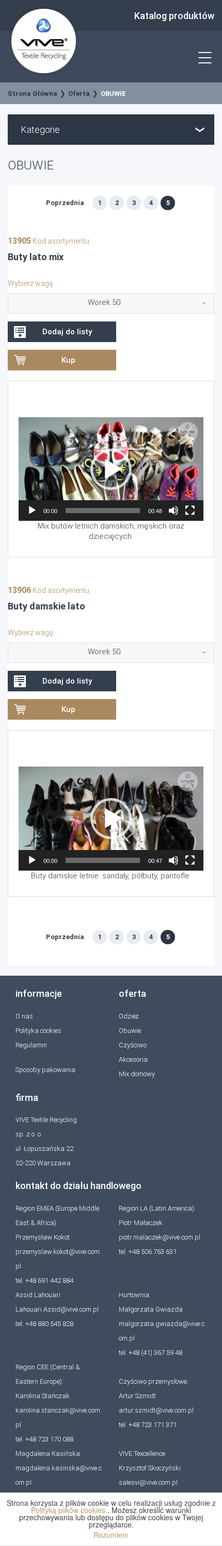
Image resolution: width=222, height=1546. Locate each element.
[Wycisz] (173, 510)
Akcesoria (133, 1059)
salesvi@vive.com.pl (148, 1482)
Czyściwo (133, 1045)
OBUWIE (113, 93)
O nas (24, 1016)
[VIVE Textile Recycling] (44, 40)
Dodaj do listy (67, 331)
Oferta (79, 93)
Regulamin (31, 1045)
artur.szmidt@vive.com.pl (156, 1410)
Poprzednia (65, 203)
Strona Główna (32, 93)
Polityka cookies (38, 1030)
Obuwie (130, 1030)
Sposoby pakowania (45, 1070)
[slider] (103, 510)
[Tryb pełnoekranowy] (190, 510)
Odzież (129, 1016)
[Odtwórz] (32, 510)
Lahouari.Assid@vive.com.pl (57, 1309)
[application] (111, 469)
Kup (68, 360)
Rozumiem (111, 1535)
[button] (111, 469)
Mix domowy (137, 1074)
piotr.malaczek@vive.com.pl (159, 1237)
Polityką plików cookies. (69, 1510)
